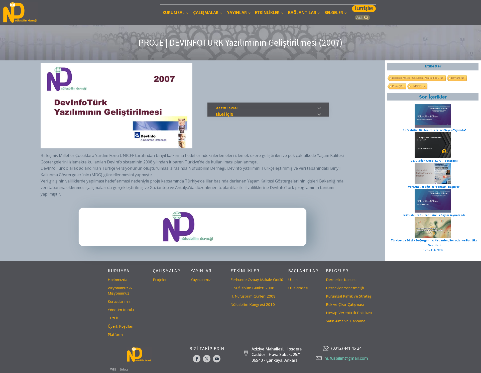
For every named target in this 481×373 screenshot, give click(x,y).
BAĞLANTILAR (302, 12)
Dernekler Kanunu (341, 279)
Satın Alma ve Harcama (345, 320)
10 (432, 250)
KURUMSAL (174, 12)
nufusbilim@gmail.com (346, 358)
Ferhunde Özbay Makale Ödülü (256, 279)
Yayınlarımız (201, 279)
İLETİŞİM (364, 8)
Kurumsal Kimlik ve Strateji (349, 296)
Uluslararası (298, 287)
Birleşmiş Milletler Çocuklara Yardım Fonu (417, 77)
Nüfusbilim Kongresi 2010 (252, 304)
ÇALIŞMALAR (205, 12)
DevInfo (457, 77)
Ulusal (293, 279)
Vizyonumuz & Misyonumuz (120, 290)
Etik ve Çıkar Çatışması (345, 304)
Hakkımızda (117, 279)
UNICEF (418, 86)
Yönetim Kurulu (121, 309)
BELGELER (333, 12)
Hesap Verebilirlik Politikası (349, 312)
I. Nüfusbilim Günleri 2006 (252, 287)
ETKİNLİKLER (267, 12)
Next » (438, 250)
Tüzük (113, 317)
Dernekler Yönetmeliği (345, 287)
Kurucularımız (119, 301)
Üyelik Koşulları (120, 326)
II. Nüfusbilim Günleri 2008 (253, 296)
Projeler (160, 279)
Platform (115, 334)
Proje (397, 86)
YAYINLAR (237, 12)
